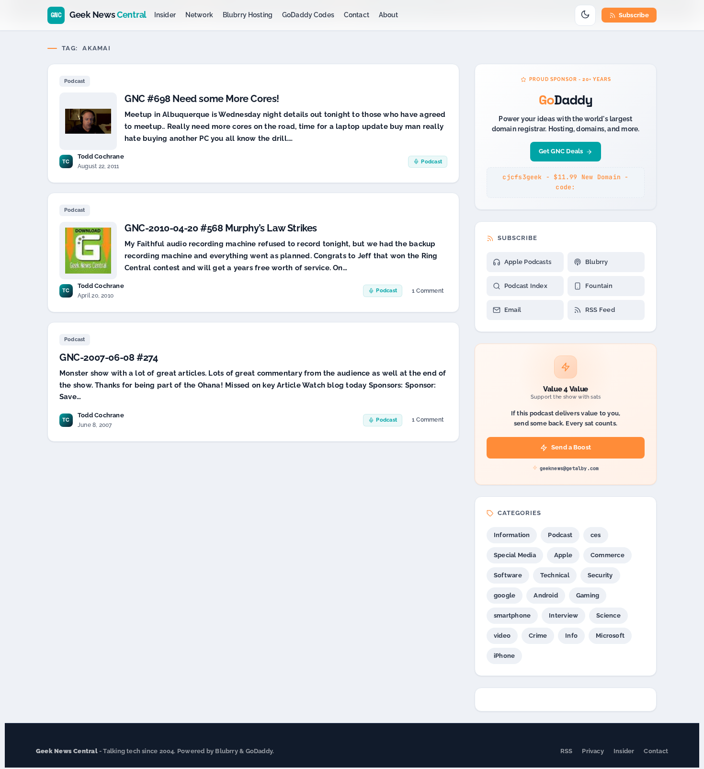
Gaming (587, 595)
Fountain (599, 285)
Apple (563, 555)
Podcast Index (525, 285)
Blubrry (596, 261)
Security (600, 575)
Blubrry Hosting (248, 15)
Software (508, 575)
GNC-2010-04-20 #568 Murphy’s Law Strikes (221, 228)
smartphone (512, 615)
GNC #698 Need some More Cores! (202, 98)
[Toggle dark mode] (585, 15)
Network (199, 15)
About (388, 15)
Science (608, 615)
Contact (356, 15)
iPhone (504, 655)
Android (546, 595)
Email (512, 309)
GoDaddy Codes (308, 15)
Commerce (607, 555)
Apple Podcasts (527, 261)
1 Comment (427, 292)
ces (595, 535)
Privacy (593, 751)
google (504, 595)
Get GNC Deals (561, 151)
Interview (563, 615)
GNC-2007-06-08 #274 (108, 357)
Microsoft (610, 635)
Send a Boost (571, 447)
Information (512, 535)
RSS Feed (600, 309)
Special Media (515, 555)
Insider (165, 15)
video (502, 635)
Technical (554, 575)
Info (571, 635)
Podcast (74, 81)
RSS (566, 751)
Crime (538, 635)
